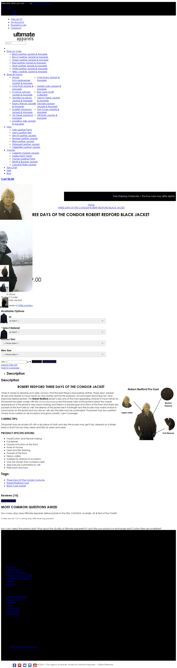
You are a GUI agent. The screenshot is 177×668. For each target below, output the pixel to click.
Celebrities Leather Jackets (26, 147)
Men (9, 126)
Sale (9, 170)
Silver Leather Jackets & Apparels (29, 65)
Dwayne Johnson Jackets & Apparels (22, 93)
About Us (11, 566)
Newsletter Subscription (19, 578)
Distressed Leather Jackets (26, 144)
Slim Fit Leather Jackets (24, 135)
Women (11, 150)
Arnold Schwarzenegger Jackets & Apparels (22, 80)
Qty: (3, 361)
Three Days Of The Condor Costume (26, 479)
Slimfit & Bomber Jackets (25, 161)
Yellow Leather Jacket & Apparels (29, 71)
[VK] (24, 665)
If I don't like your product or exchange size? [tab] (108, 528)
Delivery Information (17, 596)
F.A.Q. (10, 605)
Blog (9, 173)
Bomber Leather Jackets (25, 138)
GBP (14, 14)
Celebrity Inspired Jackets (25, 152)
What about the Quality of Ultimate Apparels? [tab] (61, 528)
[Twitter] (9, 665)
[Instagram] (30, 665)
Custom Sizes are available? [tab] (146, 528)
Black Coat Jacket (16, 485)
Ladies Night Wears (22, 155)
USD (9, 8)
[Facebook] (14, 665)
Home (91, 204)
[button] (28, 361)
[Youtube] (35, 665)
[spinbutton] (16, 361)
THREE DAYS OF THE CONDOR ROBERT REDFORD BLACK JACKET (91, 207)
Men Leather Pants (22, 129)
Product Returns (15, 599)
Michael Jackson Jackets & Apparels (47, 105)
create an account (41, 3)
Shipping (11, 602)
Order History (13, 613)
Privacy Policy (14, 569)
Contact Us (12, 608)
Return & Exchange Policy (20, 575)
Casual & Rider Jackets (24, 164)
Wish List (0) (16, 19)
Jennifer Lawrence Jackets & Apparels (22, 99)
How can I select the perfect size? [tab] (19, 528)
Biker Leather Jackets (23, 141)
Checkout (16, 27)
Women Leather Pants (23, 158)
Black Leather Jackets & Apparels (29, 54)
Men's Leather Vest (22, 132)
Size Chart (12, 167)
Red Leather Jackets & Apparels (29, 62)
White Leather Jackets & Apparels (30, 68)
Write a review (8, 500)
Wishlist (10, 581)
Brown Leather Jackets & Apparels (30, 57)
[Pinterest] (19, 665)
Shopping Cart (18, 25)
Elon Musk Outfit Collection (45, 93)
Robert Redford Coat (18, 482)
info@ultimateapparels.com (23, 646)
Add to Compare (10, 367)
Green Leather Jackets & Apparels (30, 59)
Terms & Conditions (17, 572)
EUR (14, 11)
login (27, 3)
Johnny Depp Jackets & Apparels (48, 99)
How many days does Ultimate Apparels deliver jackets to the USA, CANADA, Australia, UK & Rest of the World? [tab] (59, 513)
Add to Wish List (9, 364)
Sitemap (11, 584)
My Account (17, 22)
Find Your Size (49, 361)
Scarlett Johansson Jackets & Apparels (22, 111)
